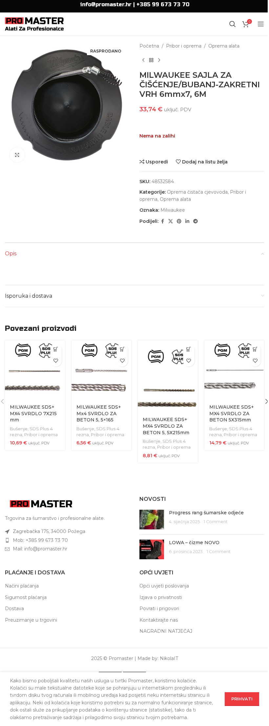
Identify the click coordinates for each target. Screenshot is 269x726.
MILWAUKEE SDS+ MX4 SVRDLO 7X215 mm (33, 413)
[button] (56, 349)
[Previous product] (143, 60)
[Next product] (159, 60)
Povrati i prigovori (159, 608)
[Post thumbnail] (151, 519)
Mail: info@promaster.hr (40, 549)
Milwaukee (172, 210)
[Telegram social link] (195, 221)
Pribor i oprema (183, 46)
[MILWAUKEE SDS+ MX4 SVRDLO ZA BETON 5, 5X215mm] (168, 376)
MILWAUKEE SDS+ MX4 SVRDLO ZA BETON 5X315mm (231, 413)
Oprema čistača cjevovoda (197, 192)
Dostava (14, 608)
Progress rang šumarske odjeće (206, 513)
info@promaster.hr (106, 4)
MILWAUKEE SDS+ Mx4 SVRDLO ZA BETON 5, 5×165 (98, 413)
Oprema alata (223, 46)
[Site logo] (34, 24)
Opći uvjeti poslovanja (164, 586)
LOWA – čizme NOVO (194, 542)
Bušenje (19, 428)
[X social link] (170, 221)
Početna (149, 46)
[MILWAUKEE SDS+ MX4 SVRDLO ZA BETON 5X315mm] (234, 370)
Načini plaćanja (22, 586)
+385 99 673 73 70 (162, 4)
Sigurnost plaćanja (26, 597)
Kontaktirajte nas (158, 620)
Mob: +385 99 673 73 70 (40, 540)
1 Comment (216, 521)
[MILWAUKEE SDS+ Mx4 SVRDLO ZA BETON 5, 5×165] (102, 370)
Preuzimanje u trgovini (31, 620)
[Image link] (41, 503)
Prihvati (242, 698)
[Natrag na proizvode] (151, 60)
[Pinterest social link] (179, 221)
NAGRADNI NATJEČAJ (165, 631)
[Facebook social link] (162, 221)
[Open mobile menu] (260, 24)
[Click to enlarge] (17, 154)
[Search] (232, 24)
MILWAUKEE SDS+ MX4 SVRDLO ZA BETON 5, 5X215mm (166, 425)
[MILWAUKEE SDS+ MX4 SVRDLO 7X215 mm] (35, 370)
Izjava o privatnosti (160, 597)
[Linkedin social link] (187, 221)
